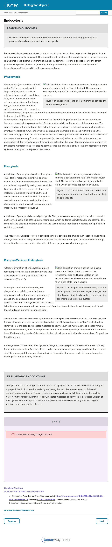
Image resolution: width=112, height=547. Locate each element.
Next (102, 521)
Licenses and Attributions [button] (19, 510)
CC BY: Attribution (46, 499)
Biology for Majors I (36, 5)
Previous (12, 521)
